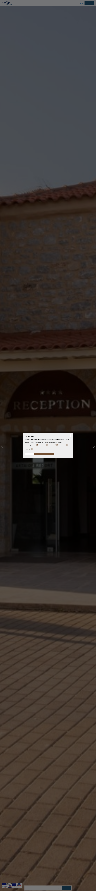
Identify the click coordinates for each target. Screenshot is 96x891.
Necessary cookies (30, 445)
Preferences (62, 445)
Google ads (42, 445)
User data (52, 445)
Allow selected (39, 454)
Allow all (49, 454)
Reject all (29, 454)
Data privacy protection (57, 442)
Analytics (28, 449)
